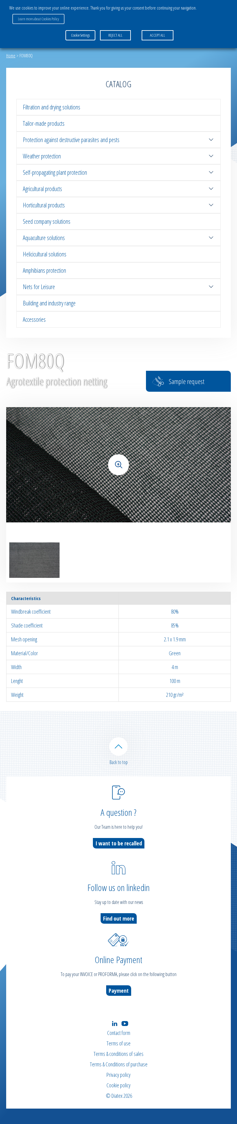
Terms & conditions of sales (118, 1053)
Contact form (118, 1032)
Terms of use (118, 1043)
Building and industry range (49, 303)
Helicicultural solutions (44, 254)
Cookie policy (118, 1085)
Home (10, 55)
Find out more (118, 918)
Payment (119, 990)
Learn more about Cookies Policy (38, 19)
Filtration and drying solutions (51, 107)
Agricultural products (42, 189)
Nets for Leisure (39, 287)
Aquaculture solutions (44, 238)
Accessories (34, 319)
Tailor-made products (43, 123)
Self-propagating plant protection (55, 172)
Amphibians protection (44, 270)
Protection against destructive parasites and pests (71, 140)
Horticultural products (44, 205)
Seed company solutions (46, 221)
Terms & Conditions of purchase (119, 1064)
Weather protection (42, 156)
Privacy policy (118, 1074)
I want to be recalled (118, 843)
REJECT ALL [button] (115, 35)
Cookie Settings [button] (80, 35)
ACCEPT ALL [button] (157, 35)
